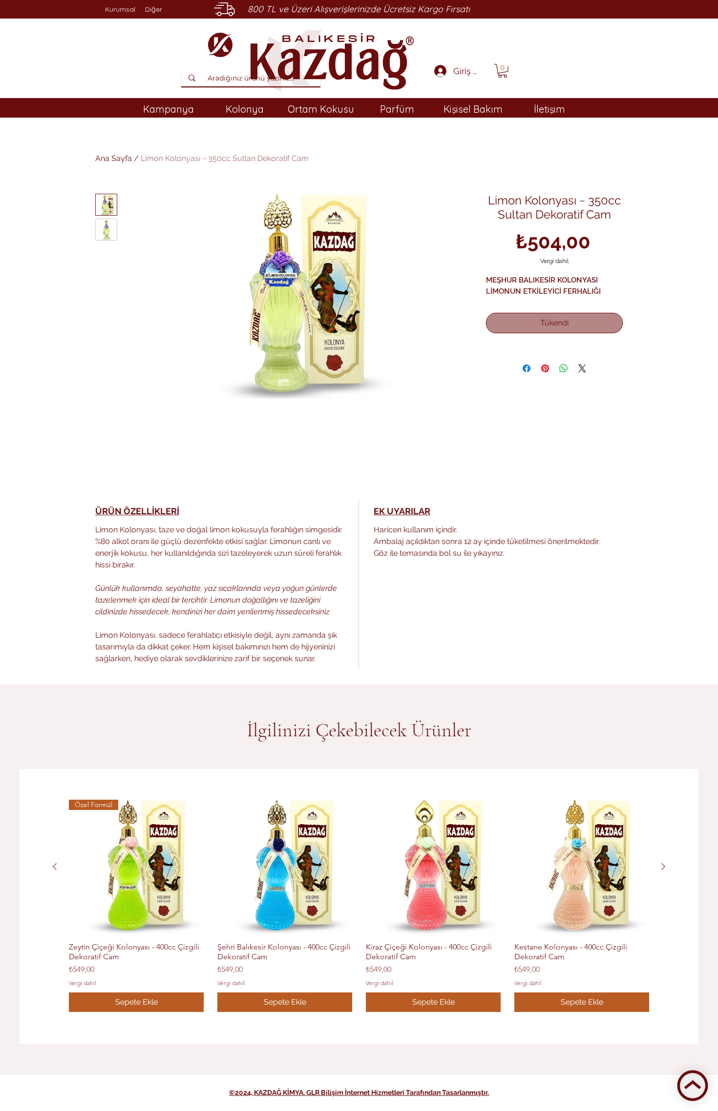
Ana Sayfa (113, 158)
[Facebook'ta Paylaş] (526, 368)
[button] (502, 71)
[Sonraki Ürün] (663, 866)
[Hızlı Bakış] (284, 867)
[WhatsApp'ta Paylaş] (564, 368)
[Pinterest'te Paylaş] (545, 368)
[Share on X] (582, 368)
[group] (359, 905)
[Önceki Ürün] (55, 866)
